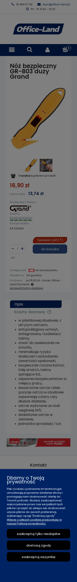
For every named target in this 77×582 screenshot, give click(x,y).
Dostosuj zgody (38, 545)
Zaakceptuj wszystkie (38, 557)
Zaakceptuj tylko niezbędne (38, 534)
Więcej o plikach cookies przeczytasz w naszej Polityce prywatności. (34, 522)
